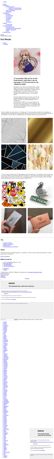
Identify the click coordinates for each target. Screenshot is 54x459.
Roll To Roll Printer (10, 10)
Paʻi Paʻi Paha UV (10, 6)
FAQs (7, 31)
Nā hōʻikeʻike (9, 24)
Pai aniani (8, 14)
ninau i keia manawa (5, 256)
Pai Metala (8, 18)
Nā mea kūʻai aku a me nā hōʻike (13, 28)
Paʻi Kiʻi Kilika (9, 15)
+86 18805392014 (7, 264)
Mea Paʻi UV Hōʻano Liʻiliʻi (15, 9)
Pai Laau (8, 19)
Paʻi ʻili (7, 20)
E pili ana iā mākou (7, 25)
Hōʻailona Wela (31, 272)
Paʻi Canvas (9, 16)
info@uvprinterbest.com (8, 266)
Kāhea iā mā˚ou (6, 32)
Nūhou (4, 23)
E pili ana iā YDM (10, 27)
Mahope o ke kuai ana (11, 29)
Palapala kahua (38, 272)
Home (4, 4)
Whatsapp (3, 276)
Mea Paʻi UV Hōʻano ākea (15, 8)
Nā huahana (6, 5)
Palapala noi (6, 13)
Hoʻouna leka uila (5, 274)
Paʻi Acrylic (8, 22)
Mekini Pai (8, 11)
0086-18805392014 (7, 263)
